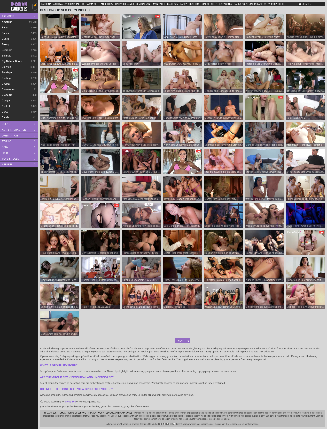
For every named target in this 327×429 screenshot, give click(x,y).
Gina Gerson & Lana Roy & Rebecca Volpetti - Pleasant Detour (101, 91)
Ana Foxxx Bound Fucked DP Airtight (60, 144)
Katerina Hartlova (52, 4)
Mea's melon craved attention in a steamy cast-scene (141, 199)
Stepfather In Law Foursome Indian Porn (60, 63)
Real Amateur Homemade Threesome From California (305, 63)
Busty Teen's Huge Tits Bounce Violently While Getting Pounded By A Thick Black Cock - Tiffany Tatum (182, 280)
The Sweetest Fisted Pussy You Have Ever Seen (60, 172)
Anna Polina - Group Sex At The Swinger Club (305, 225)
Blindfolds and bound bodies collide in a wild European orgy (60, 225)
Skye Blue (194, 4)
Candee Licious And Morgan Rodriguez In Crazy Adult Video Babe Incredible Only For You (265, 144)
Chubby (6, 83)
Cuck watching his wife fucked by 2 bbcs (60, 118)
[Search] (300, 4)
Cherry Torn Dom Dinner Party (220, 199)
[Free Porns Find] (19, 12)
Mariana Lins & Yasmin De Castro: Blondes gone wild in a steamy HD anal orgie (224, 306)
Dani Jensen (240, 4)
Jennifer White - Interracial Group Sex (141, 172)
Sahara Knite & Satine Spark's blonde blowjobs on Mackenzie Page (60, 306)
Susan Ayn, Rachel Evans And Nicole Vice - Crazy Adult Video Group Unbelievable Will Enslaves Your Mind (182, 91)
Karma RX (91, 4)
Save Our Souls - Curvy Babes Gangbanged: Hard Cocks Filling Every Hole (60, 37)
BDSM (5, 38)
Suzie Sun (172, 4)
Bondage (7, 72)
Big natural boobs (12, 61)
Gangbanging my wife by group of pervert (182, 118)
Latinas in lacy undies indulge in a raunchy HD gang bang (141, 306)
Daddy (5, 117)
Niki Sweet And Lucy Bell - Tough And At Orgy (265, 91)
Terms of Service (77, 413)
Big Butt (6, 55)
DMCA (63, 413)
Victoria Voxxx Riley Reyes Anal (98, 37)
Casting (6, 78)
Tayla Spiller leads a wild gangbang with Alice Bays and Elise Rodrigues (182, 199)
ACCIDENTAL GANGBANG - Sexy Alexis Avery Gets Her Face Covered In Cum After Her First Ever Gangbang (182, 63)
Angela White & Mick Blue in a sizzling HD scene (305, 37)
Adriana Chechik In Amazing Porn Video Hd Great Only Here (265, 280)
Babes (5, 33)
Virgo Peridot (276, 4)
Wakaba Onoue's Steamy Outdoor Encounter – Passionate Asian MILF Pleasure (101, 63)
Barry (183, 4)
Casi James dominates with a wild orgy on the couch (60, 334)
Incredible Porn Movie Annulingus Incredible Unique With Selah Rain (60, 199)
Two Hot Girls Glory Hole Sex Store (100, 118)
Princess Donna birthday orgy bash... (141, 253)
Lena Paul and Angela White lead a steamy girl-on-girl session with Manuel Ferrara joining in (224, 225)
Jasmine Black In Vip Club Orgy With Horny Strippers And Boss (224, 144)
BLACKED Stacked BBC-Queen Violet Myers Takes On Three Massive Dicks (101, 144)
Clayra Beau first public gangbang (100, 253)
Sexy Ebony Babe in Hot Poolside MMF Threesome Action (224, 37)
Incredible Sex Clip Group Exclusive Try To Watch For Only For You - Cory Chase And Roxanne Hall (265, 63)
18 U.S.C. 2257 (51, 413)
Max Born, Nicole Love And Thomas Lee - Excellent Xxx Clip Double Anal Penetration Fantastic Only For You (265, 225)
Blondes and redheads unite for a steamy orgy (224, 91)
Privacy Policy (96, 413)
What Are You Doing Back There (180, 37)
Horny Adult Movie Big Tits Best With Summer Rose (141, 144)
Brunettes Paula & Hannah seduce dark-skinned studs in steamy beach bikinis (224, 280)
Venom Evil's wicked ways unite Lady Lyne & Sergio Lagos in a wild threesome (224, 118)
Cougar (6, 100)
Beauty (6, 44)
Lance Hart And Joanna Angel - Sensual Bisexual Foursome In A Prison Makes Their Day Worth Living (265, 253)
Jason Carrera (258, 4)
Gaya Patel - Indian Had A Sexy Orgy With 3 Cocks (101, 172)
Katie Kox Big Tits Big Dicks (96, 306)
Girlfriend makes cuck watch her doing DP (265, 306)
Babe (4, 27)
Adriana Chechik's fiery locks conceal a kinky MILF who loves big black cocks (141, 225)
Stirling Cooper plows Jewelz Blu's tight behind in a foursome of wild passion (265, 172)
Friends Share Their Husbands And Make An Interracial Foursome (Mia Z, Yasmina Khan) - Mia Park (305, 199)
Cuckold (6, 106)
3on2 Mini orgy (130, 63)
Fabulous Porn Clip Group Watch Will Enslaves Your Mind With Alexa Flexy (265, 37)
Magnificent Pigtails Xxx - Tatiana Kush (305, 144)
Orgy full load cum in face (218, 63)
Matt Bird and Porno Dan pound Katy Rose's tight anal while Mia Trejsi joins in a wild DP (141, 118)
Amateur (7, 21)
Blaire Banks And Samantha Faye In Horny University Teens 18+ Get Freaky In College (60, 280)
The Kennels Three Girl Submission (141, 91)
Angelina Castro (74, 4)
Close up (7, 94)
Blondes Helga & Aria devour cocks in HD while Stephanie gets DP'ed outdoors (305, 306)
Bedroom (7, 50)
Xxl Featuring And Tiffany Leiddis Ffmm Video (265, 199)
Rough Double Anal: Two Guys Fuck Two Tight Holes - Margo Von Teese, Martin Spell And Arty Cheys (60, 253)
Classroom (8, 89)
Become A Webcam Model (119, 413)
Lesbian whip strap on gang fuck (222, 253)
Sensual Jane (143, 4)
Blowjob (6, 66)
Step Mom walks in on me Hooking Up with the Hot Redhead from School (224, 172)
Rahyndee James (124, 4)
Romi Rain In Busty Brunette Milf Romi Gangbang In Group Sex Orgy (305, 280)
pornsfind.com (167, 424)
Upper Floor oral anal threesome (181, 253)
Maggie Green (209, 4)
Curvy (5, 111)
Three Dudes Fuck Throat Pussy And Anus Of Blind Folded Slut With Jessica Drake (305, 91)
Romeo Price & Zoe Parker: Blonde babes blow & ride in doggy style (101, 280)
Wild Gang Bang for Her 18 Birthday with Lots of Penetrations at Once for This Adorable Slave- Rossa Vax (182, 225)
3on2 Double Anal (296, 118)
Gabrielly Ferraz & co (174, 306)
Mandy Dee (159, 4)
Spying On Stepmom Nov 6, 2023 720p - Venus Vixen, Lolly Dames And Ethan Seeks (141, 280)
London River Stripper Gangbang (99, 199)
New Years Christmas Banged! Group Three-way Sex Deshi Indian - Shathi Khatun (182, 144)
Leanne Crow (105, 4)
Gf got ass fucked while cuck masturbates (305, 172)
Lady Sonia (225, 4)
